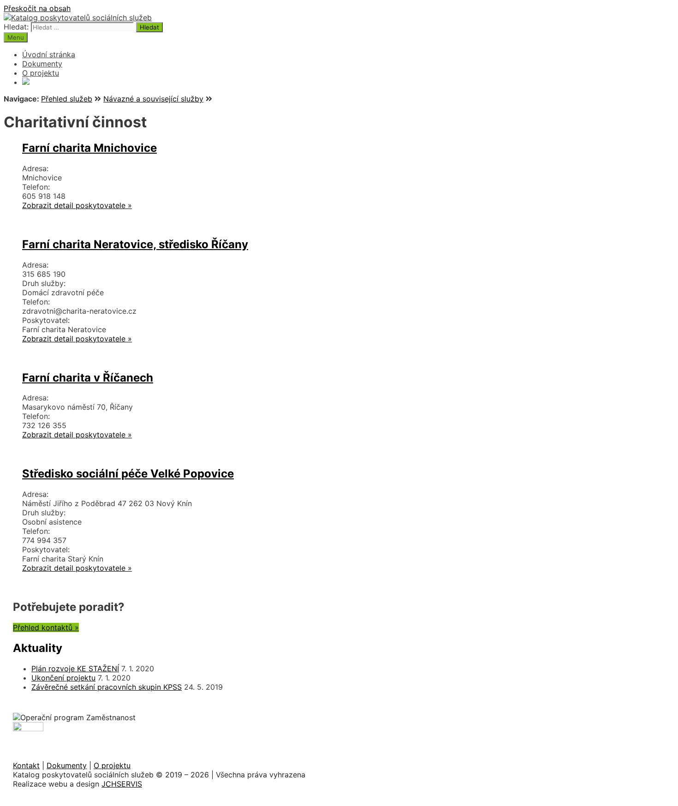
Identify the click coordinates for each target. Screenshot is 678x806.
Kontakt (26, 765)
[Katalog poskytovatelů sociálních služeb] (78, 17)
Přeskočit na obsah (37, 8)
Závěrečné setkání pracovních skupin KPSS (106, 687)
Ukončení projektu (63, 677)
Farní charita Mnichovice (89, 148)
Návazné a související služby (153, 98)
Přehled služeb (66, 98)
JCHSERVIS (121, 783)
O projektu (40, 73)
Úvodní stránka (48, 54)
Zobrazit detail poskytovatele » (77, 205)
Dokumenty (42, 63)
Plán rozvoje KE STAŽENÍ (75, 668)
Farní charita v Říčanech (87, 377)
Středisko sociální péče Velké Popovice (128, 473)
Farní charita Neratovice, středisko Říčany (135, 244)
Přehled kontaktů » (46, 627)
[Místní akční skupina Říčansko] (26, 82)
